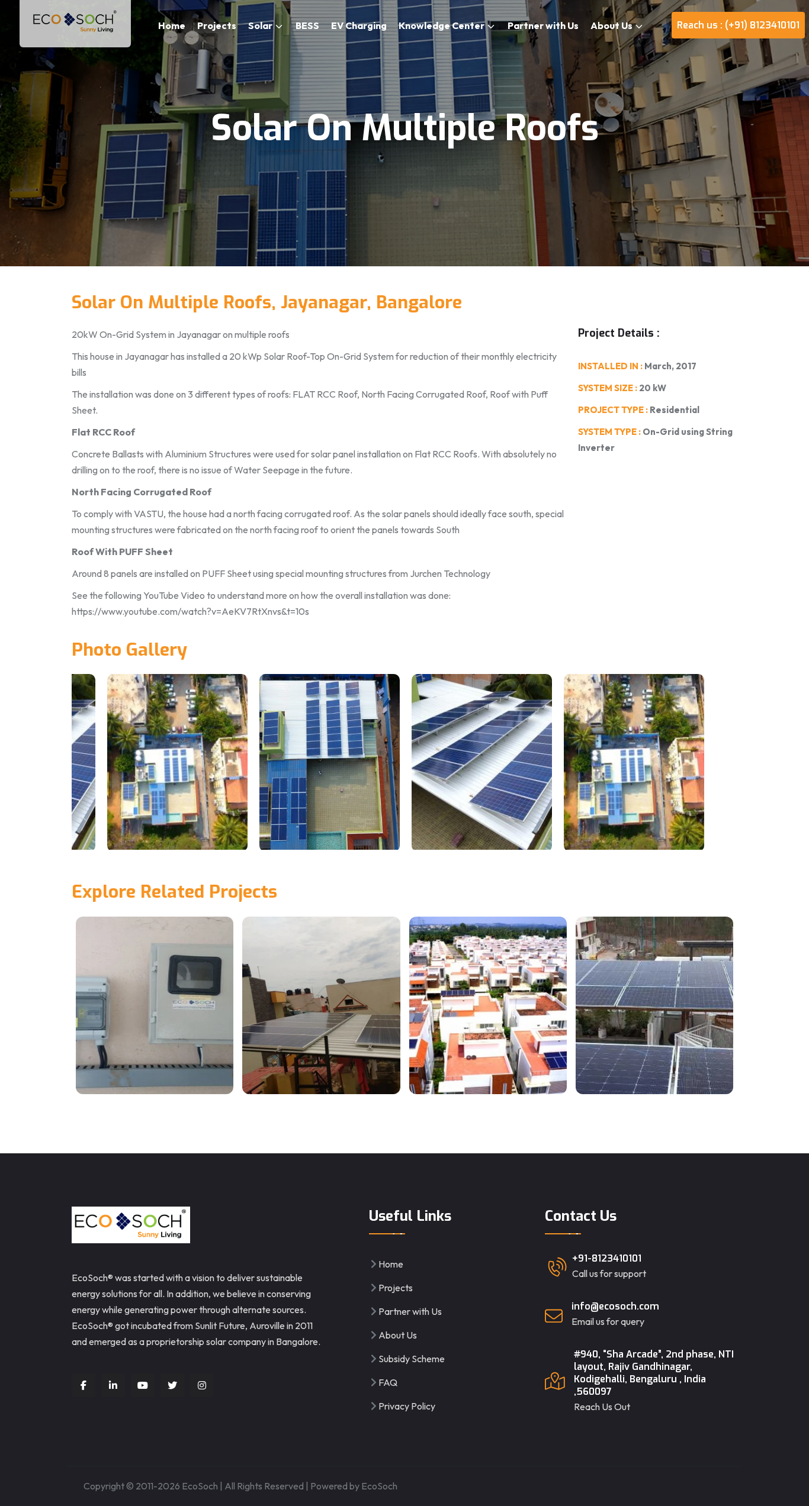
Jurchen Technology (450, 573)
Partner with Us (543, 25)
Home (171, 25)
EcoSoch (379, 1486)
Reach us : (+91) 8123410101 (738, 25)
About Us (612, 25)
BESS (307, 25)
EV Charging (359, 25)
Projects (216, 25)
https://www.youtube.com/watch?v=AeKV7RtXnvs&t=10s (190, 611)
